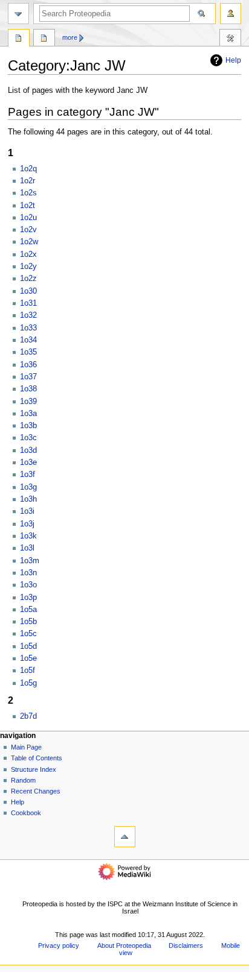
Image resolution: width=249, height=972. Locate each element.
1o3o (28, 585)
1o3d (28, 450)
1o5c (28, 634)
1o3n (28, 573)
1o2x (28, 254)
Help (233, 60)
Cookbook (26, 812)
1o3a (28, 413)
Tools (230, 39)
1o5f (27, 670)
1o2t (27, 205)
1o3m (29, 561)
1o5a (28, 609)
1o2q (28, 169)
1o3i (27, 511)
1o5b (28, 621)
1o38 (28, 389)
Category (18, 39)
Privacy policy (58, 945)
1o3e (28, 462)
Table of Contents (36, 758)
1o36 (28, 365)
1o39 (28, 401)
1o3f (27, 474)
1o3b (28, 425)
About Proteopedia (124, 945)
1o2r (27, 181)
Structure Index (33, 769)
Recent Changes (35, 791)
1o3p (28, 597)
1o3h (28, 499)
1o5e (28, 658)
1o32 (28, 315)
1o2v (28, 230)
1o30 (28, 291)
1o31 (28, 303)
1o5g (28, 683)
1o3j (27, 524)
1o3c (28, 438)
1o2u (28, 217)
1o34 (28, 340)
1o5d (28, 646)
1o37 (28, 377)
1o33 (28, 328)
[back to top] (124, 836)
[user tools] (230, 13)
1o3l (27, 548)
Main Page (26, 747)
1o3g (28, 487)
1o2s (28, 193)
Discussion (44, 39)
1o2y (28, 266)
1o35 (28, 352)
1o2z (28, 278)
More (69, 37)
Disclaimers (186, 945)
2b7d (28, 716)
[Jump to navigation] (18, 13)
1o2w (29, 242)
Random (23, 780)
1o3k (28, 536)
